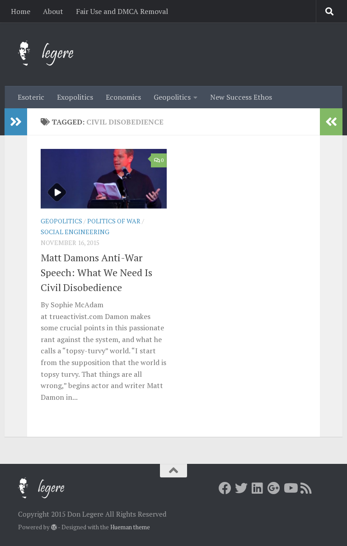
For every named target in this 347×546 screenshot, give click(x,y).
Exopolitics (75, 97)
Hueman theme (130, 527)
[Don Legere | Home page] (55, 54)
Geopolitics (172, 97)
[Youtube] (290, 488)
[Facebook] (225, 488)
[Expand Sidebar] (16, 121)
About (53, 11)
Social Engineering (75, 231)
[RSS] (306, 488)
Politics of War (114, 221)
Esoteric (31, 97)
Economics (123, 97)
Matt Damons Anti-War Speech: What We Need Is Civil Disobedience (96, 272)
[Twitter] (241, 488)
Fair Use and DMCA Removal (122, 11)
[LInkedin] (257, 488)
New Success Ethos (241, 97)
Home (20, 11)
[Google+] (273, 488)
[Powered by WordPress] (54, 527)
